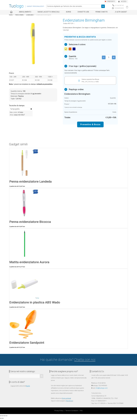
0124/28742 (119, 5)
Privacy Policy (58, 410)
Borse (68, 12)
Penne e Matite (101, 12)
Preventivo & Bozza (90, 124)
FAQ (81, 410)
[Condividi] (3, 415)
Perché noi (69, 401)
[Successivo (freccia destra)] (3, 418)
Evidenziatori (30, 15)
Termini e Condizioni (71, 410)
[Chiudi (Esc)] (1, 415)
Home (11, 15)
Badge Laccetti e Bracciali (49, 12)
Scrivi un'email (66, 398)
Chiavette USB (83, 12)
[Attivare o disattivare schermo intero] (4, 415)
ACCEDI (123, 1)
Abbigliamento (25, 12)
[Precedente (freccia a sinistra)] (1, 418)
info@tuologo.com (101, 388)
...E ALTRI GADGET (120, 12)
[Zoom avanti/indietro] (6, 415)
